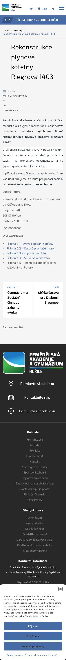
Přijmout (33, 626)
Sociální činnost (34, 528)
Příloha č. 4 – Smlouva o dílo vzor (28, 258)
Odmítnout (33, 636)
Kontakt (35, 461)
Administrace (35, 499)
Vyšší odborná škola (34, 550)
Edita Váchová (10, 110)
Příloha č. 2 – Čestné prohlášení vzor (30, 248)
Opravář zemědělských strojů (35, 539)
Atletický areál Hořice (35, 467)
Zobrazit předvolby (33, 646)
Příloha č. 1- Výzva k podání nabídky (29, 243)
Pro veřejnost (34, 456)
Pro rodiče (34, 445)
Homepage (12, 96)
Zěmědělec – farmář (34, 534)
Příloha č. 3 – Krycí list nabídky (26, 253)
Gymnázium (34, 517)
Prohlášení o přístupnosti (34, 489)
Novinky (22, 96)
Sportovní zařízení (35, 472)
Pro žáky (34, 450)
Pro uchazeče (34, 439)
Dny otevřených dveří (35, 478)
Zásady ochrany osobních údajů (41, 655)
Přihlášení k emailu (34, 494)
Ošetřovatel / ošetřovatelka (34, 545)
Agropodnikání (34, 523)
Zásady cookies (15, 655)
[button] (60, 589)
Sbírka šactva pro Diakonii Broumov (48, 297)
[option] (38, 21)
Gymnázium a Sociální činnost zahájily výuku (17, 302)
